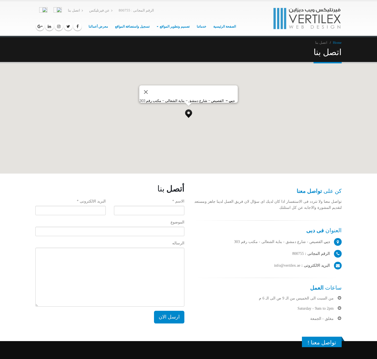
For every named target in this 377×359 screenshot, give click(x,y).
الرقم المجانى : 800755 (136, 10)
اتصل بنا (74, 10)
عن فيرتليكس (99, 10)
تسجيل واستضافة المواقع (132, 26)
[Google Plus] (40, 26)
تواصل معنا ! (321, 342)
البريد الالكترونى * (91, 201)
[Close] (146, 92)
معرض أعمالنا (98, 26)
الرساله (178, 243)
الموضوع (177, 222)
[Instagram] (59, 26)
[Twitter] (68, 26)
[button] (188, 112)
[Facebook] (77, 26)
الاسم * (178, 201)
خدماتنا (201, 26)
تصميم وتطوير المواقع (175, 26)
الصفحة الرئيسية (224, 26)
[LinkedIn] (49, 26)
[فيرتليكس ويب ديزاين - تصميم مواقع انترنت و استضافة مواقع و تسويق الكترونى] (307, 18)
